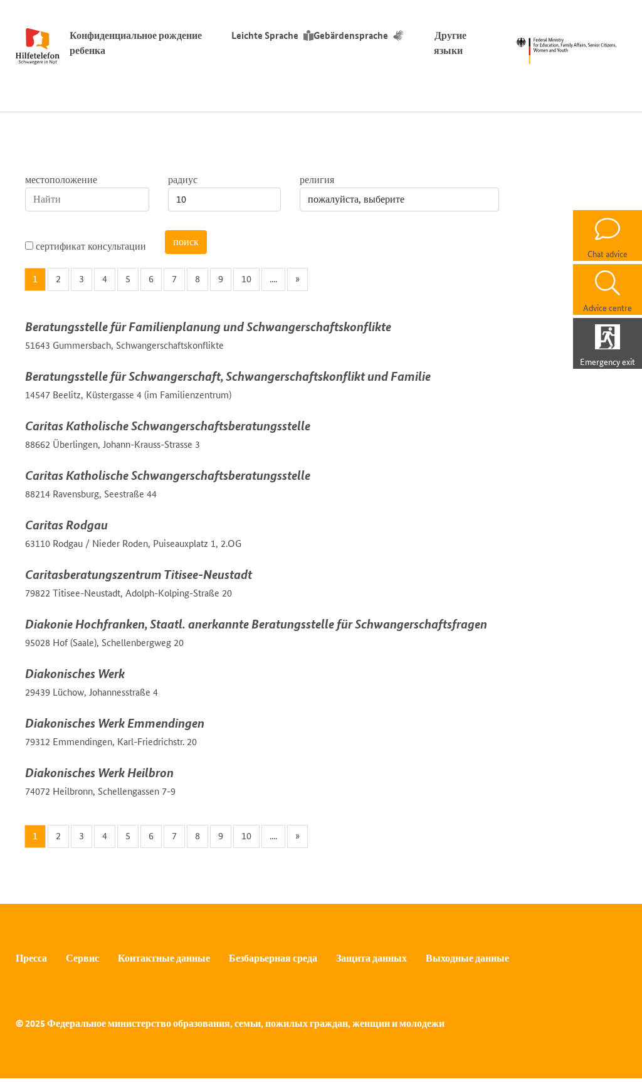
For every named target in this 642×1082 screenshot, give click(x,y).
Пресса (31, 958)
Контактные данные (164, 958)
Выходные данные (467, 958)
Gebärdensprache (350, 35)
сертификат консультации (89, 246)
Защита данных (371, 958)
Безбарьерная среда (273, 958)
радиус (182, 180)
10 (246, 279)
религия (317, 180)
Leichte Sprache (264, 35)
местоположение (61, 180)
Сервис (82, 958)
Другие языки (450, 42)
